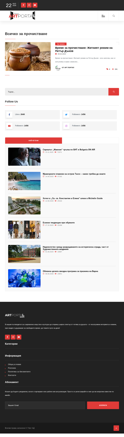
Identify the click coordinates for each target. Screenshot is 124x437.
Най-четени (33, 140)
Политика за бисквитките (19, 372)
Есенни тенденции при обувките (59, 223)
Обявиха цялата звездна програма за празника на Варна (70, 271)
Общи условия (14, 364)
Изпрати (103, 405)
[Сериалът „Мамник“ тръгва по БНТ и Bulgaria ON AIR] (24, 157)
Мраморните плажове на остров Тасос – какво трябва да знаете (74, 174)
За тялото (61, 44)
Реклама (12, 368)
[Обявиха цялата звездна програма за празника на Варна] (24, 278)
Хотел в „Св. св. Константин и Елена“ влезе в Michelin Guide (73, 198)
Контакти (12, 375)
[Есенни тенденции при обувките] (24, 230)
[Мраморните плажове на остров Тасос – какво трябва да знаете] (24, 181)
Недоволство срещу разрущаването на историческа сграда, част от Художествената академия (76, 248)
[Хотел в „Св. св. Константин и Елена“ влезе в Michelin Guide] (24, 205)
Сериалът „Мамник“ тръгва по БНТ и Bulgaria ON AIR (69, 149)
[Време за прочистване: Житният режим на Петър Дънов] (28, 56)
